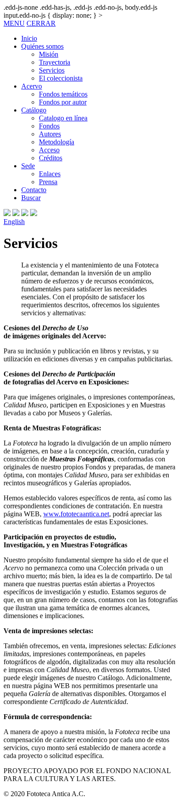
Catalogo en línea (63, 118)
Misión (48, 54)
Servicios (51, 70)
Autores (50, 134)
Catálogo (33, 110)
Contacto (33, 190)
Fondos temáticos (63, 94)
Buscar (31, 197)
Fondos (49, 126)
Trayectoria (54, 62)
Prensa (48, 182)
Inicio (29, 38)
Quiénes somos (42, 46)
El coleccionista (61, 78)
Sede (28, 166)
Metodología (56, 142)
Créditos (50, 158)
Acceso (49, 150)
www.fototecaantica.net (76, 514)
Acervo (31, 86)
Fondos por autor (63, 102)
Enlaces (50, 174)
